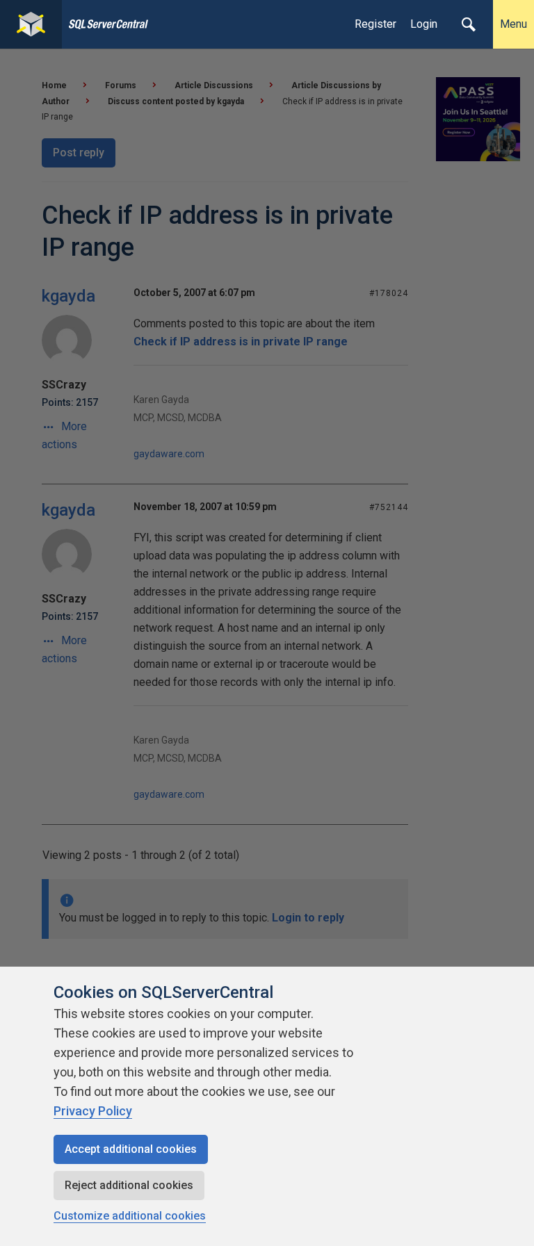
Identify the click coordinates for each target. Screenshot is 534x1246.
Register (375, 24)
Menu (513, 24)
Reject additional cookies (129, 1185)
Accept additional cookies (131, 1149)
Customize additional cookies (130, 1215)
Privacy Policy (93, 1111)
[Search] (468, 24)
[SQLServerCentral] (31, 24)
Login (423, 24)
